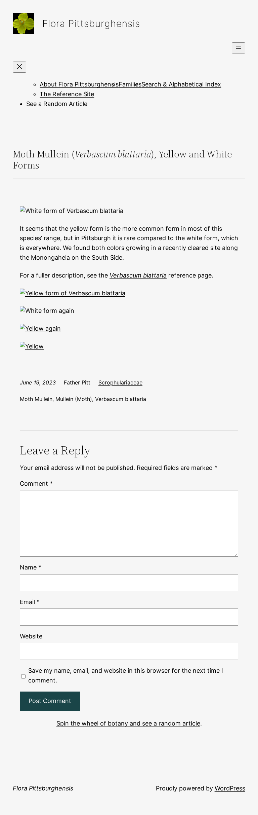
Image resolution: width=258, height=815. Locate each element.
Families (130, 84)
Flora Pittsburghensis (91, 23)
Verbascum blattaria (120, 399)
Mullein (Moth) (73, 399)
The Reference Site (67, 94)
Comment (36, 483)
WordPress (230, 788)
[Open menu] (238, 47)
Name (30, 567)
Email (30, 601)
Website (31, 636)
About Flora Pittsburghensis (79, 84)
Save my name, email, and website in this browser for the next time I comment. (125, 675)
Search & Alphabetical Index (181, 84)
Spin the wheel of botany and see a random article (128, 723)
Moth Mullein (36, 399)
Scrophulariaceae (120, 382)
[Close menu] (19, 67)
